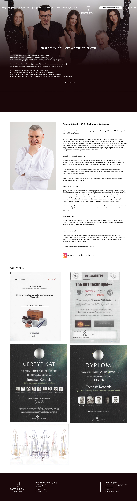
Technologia (49, 8)
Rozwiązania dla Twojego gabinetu (30, 8)
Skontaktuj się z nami (69, 8)
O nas (58, 8)
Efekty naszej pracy (8, 8)
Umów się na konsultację (111, 8)
